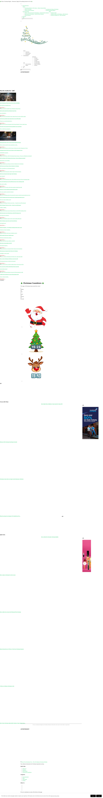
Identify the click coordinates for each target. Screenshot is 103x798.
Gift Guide (25, 779)
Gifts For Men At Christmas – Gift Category (59, 14)
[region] (51, 795)
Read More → (2, 107)
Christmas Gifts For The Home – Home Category (34, 8)
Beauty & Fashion (37, 64)
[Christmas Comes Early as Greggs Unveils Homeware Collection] (80, 460)
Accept (99, 795)
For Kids (35, 60)
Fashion (26, 65)
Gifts (50, 11)
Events (24, 780)
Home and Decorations (29, 10)
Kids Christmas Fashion (50, 10)
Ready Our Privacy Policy (55, 795)
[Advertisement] (51, 81)
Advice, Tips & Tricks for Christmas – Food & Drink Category (37, 12)
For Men (35, 57)
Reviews (24, 16)
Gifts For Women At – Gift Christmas (58, 15)
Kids (45, 8)
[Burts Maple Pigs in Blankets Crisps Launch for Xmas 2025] (18, 422)
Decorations (27, 54)
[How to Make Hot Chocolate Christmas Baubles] (18, 555)
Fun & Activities (28, 64)
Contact (24, 769)
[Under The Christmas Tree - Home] (34, 761)
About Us (24, 768)
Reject (93, 795)
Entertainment (26, 5)
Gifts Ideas (34, 56)
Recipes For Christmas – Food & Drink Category (34, 14)
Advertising (25, 771)
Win (23, 17)
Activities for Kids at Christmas (52, 9)
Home (24, 6)
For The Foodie (37, 62)
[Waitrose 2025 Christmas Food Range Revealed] (59, 423)
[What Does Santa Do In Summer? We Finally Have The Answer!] (80, 497)
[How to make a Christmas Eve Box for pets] (59, 555)
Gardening (27, 51)
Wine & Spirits (28, 15)
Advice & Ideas (28, 53)
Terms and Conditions (27, 772)
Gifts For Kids (53, 12)
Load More (2, 280)
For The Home (36, 61)
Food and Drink (26, 11)
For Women (36, 59)
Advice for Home (28, 9)
